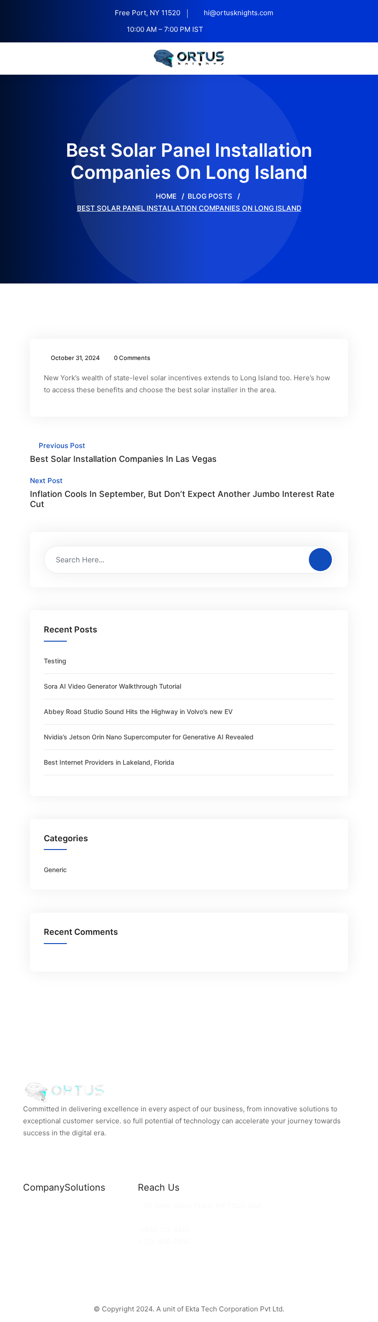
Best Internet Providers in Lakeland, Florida (109, 762)
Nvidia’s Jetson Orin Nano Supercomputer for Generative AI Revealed (149, 737)
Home (165, 196)
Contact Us (42, 1241)
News (32, 1205)
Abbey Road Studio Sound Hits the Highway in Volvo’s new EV (138, 711)
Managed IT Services (100, 1229)
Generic (55, 869)
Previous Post (123, 452)
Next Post (182, 492)
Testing (55, 661)
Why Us (36, 1217)
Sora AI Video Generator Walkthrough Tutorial (112, 686)
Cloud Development (97, 1217)
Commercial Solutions (101, 1205)
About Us (38, 1229)
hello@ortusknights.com (180, 1217)
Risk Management (95, 1241)
